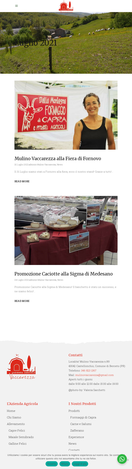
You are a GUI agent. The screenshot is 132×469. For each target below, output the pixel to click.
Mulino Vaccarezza (46, 164)
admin (32, 164)
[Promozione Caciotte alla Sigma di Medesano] (66, 230)
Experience (76, 437)
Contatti (74, 450)
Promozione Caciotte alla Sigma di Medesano (63, 274)
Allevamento (16, 424)
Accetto (51, 463)
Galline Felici (17, 444)
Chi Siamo (14, 417)
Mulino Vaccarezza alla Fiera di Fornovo (57, 158)
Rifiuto (64, 463)
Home (11, 411)
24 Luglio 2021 (21, 279)
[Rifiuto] (127, 460)
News (60, 164)
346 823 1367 (88, 370)
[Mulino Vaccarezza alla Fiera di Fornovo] (66, 115)
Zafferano (77, 430)
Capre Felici (17, 430)
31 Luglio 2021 (21, 164)
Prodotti (74, 411)
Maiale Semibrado (21, 437)
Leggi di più (80, 463)
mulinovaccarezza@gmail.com (94, 375)
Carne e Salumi (80, 424)
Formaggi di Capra (83, 417)
